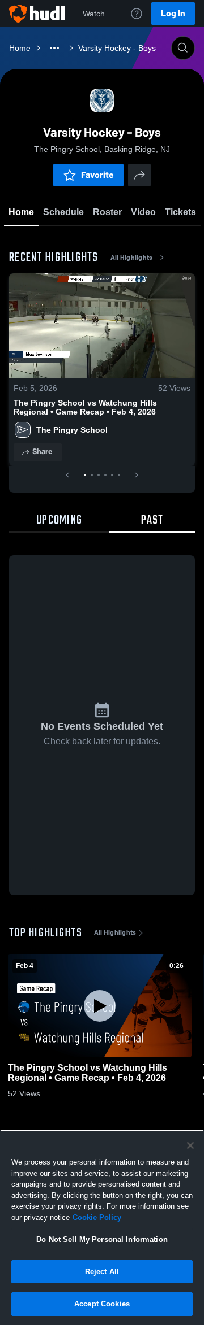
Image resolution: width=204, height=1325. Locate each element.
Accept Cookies (102, 1304)
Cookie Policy (97, 1217)
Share (42, 451)
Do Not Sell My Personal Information (102, 1239)
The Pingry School (72, 429)
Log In (173, 13)
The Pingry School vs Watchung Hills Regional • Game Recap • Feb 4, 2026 (85, 407)
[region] (102, 1227)
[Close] (190, 1145)
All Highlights (131, 257)
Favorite (97, 174)
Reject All (102, 1271)
